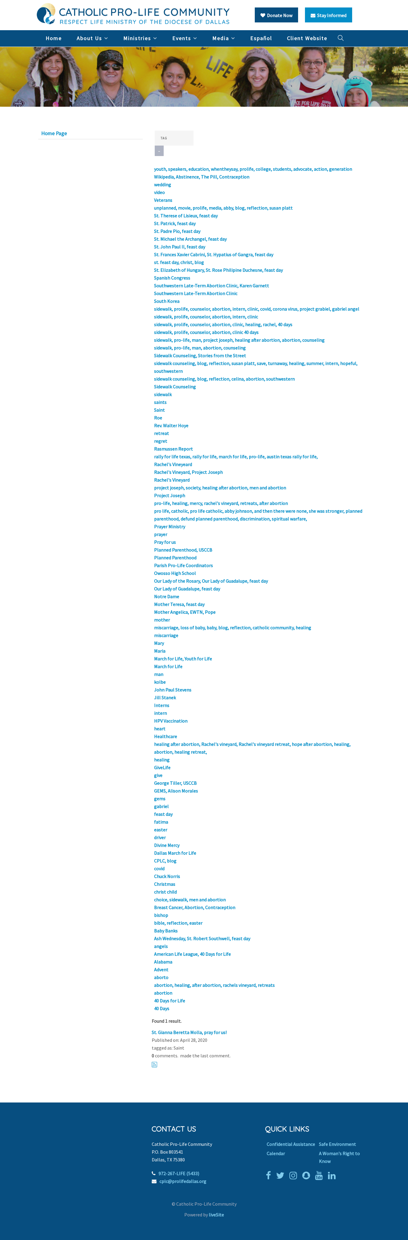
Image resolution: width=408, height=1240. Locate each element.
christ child (165, 892)
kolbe (160, 682)
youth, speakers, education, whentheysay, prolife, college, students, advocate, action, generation (253, 169)
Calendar (276, 1153)
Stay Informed (330, 15)
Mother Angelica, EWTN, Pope (185, 612)
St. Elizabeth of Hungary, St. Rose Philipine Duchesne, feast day (218, 270)
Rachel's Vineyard (172, 480)
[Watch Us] (320, 1175)
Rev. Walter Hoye (171, 425)
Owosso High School (175, 573)
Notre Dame (166, 596)
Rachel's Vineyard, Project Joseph (188, 472)
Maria (159, 651)
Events (181, 38)
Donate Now (278, 15)
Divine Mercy (167, 845)
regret (160, 441)
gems (159, 798)
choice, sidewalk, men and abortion (190, 899)
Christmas (164, 884)
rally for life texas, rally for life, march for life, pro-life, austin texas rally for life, (236, 456)
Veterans (163, 200)
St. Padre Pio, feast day (177, 231)
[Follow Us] (281, 1175)
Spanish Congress (172, 278)
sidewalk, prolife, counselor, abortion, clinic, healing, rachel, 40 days (223, 324)
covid (159, 868)
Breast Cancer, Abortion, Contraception (194, 907)
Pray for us (165, 542)
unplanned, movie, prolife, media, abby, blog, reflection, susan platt (223, 208)
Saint (159, 410)
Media (220, 38)
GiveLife (162, 767)
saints (160, 402)
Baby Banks (166, 931)
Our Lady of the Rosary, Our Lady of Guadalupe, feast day (211, 581)
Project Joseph (169, 495)
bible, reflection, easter (178, 923)
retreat (161, 433)
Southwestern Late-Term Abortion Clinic (195, 293)
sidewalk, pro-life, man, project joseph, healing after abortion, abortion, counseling (239, 340)
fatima (161, 822)
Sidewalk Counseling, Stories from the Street (200, 355)
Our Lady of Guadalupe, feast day (187, 589)
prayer (160, 534)
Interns (161, 705)
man (158, 674)
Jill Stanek (165, 697)
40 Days (161, 1008)
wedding (162, 184)
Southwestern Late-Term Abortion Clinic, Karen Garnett (211, 285)
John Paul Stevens (172, 690)
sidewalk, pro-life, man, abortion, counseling (200, 348)
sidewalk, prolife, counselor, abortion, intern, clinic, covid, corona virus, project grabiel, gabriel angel (256, 309)
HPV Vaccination (171, 721)
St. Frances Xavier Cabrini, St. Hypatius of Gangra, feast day (213, 254)
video (159, 192)
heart (159, 729)
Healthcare (165, 736)
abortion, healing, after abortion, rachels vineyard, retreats (214, 985)
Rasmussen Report (173, 449)
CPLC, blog (165, 861)
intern (160, 713)
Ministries (137, 38)
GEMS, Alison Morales (176, 791)
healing (162, 760)
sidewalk (163, 394)
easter (160, 830)
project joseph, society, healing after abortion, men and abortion (220, 488)
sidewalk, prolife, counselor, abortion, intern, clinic (206, 317)
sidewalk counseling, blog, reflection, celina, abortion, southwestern (224, 379)
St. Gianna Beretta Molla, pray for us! (189, 1032)
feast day (163, 814)
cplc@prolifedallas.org (182, 1181)
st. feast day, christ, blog (179, 262)
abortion (163, 993)
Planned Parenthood (175, 558)
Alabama (163, 962)
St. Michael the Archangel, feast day (190, 239)
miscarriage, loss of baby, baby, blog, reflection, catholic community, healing (232, 627)
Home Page (54, 133)
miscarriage (166, 635)
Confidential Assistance (291, 1144)
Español (261, 38)
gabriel (161, 806)
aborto (161, 977)
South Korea (167, 301)
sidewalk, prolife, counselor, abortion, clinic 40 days (206, 332)
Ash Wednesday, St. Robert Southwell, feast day (202, 938)
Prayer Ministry (169, 526)
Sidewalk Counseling (175, 387)
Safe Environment (337, 1144)
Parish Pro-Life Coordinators (183, 565)
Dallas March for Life (175, 853)
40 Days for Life (169, 1001)
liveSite (216, 1215)
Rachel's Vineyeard (173, 464)
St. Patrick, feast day (175, 223)
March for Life (168, 666)
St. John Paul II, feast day (179, 247)
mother (162, 620)
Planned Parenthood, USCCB (183, 550)
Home (54, 38)
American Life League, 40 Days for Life (192, 954)
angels (161, 946)
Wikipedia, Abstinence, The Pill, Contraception (201, 177)
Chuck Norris (167, 876)
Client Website (307, 38)
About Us (89, 38)
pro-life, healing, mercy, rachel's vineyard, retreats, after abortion (221, 503)
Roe (158, 418)
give (158, 775)
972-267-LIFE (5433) (179, 1173)
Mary (159, 643)
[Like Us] (269, 1175)
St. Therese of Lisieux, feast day (186, 216)
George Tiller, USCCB (175, 783)
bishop (161, 915)
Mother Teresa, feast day (179, 604)
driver (160, 837)
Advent (161, 969)
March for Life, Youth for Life (183, 659)
